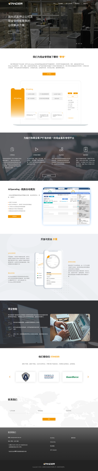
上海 (15, 441)
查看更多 (14, 30)
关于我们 (49, 74)
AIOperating (52, 442)
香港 (12, 441)
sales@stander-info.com (16, 437)
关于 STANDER (69, 3)
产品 (54, 3)
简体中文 (85, 3)
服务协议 (73, 437)
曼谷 (18, 441)
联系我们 (77, 3)
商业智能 (60, 3)
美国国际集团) (19, 451)
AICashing (52, 437)
